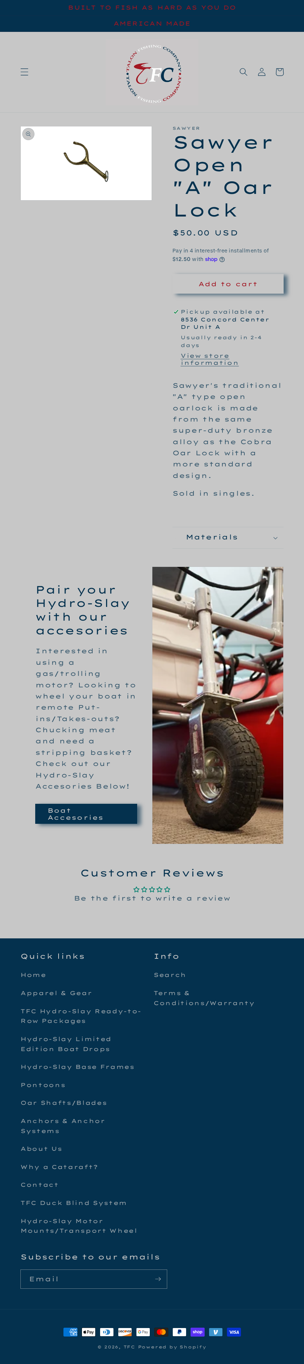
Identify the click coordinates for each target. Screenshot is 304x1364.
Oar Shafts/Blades (63, 1102)
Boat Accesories (75, 814)
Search (169, 974)
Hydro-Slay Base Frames (77, 1066)
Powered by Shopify (172, 1347)
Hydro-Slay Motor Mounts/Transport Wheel (79, 1226)
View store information (210, 359)
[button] (24, 72)
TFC (129, 1347)
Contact (39, 1184)
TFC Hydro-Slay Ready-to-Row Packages (80, 1016)
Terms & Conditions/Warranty (204, 998)
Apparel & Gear (56, 993)
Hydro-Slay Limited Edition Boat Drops (66, 1044)
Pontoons (42, 1085)
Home (33, 974)
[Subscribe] (158, 1279)
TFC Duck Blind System (73, 1202)
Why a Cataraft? (59, 1166)
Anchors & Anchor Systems (62, 1126)
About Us (41, 1148)
